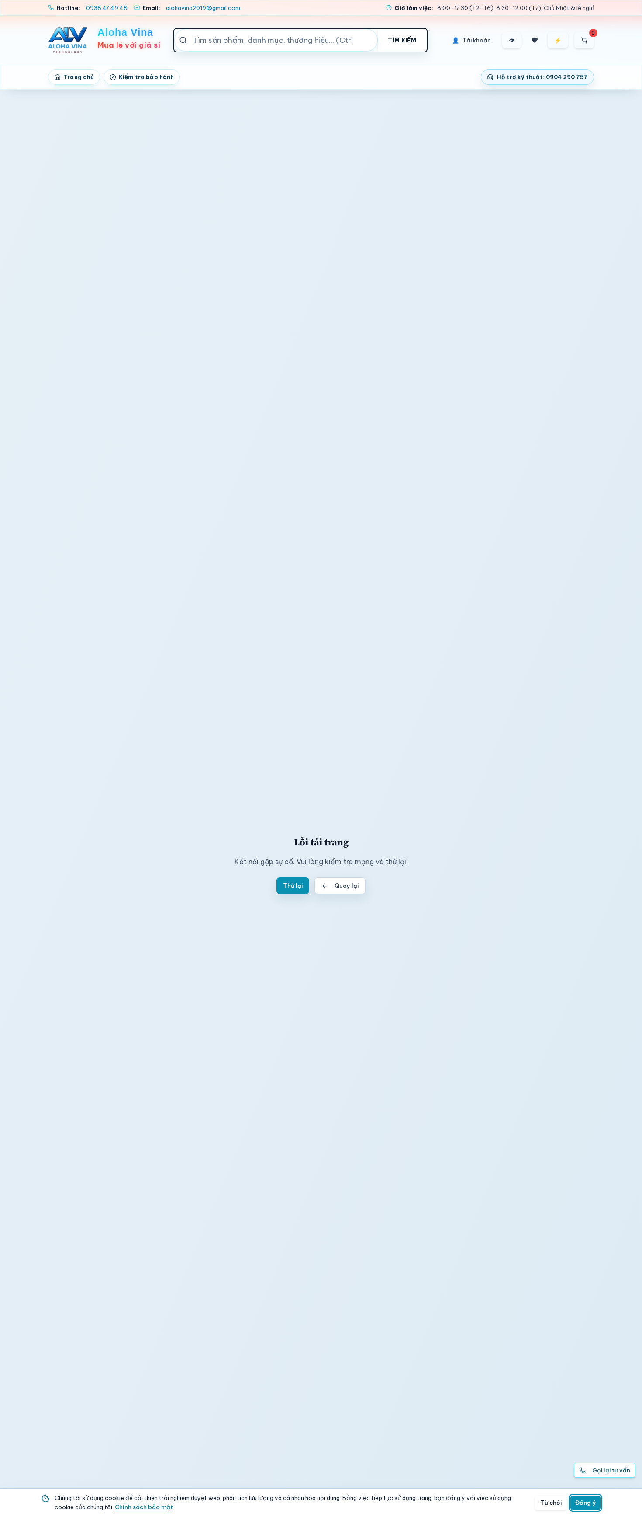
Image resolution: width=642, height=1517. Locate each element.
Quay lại (347, 885)
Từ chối (551, 1502)
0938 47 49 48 (107, 7)
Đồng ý (585, 1502)
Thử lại (293, 885)
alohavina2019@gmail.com (203, 7)
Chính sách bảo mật (144, 1506)
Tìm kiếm (402, 40)
